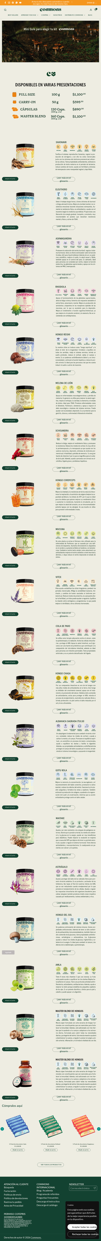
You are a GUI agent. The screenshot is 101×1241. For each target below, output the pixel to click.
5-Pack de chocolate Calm (17, 1144)
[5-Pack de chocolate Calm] (17, 1126)
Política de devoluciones (16, 1198)
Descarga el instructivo (48, 1201)
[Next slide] (99, 1129)
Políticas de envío (12, 1194)
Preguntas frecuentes (47, 1197)
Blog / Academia (45, 1190)
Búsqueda (9, 1187)
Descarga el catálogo (47, 1205)
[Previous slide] (2, 1129)
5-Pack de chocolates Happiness (83, 1144)
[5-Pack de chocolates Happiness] (83, 1126)
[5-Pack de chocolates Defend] (50, 1126)
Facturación (10, 1191)
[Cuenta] (91, 10)
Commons (36, 1237)
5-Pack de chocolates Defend (50, 1144)
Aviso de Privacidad (13, 1205)
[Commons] (50, 9)
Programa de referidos (48, 1194)
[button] (5, 10)
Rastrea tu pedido (13, 1202)
